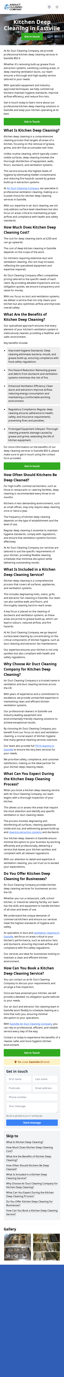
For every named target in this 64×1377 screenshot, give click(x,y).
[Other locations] (49, 7)
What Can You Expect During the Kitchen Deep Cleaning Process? (30, 1194)
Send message (32, 1122)
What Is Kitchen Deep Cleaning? (24, 1142)
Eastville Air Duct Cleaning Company (31, 1024)
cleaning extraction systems (25, 832)
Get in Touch (32, 121)
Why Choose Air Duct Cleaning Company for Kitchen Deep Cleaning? (32, 1185)
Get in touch (32, 36)
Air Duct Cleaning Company (23, 188)
